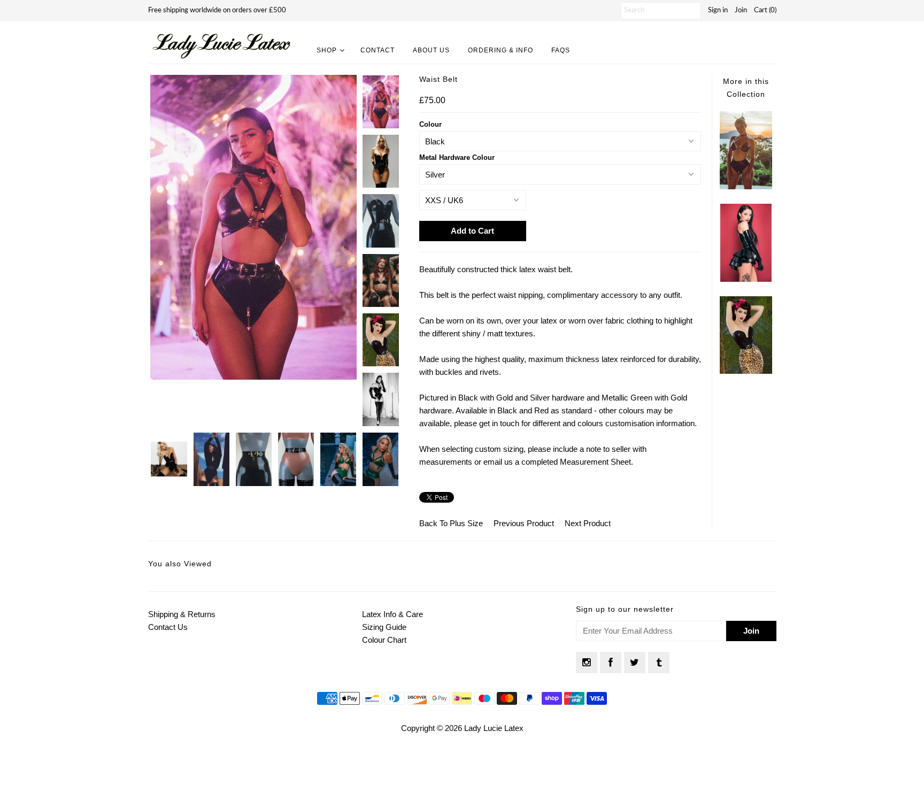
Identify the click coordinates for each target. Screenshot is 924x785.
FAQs (560, 50)
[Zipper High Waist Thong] (746, 186)
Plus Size (466, 523)
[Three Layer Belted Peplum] (746, 278)
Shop (327, 50)
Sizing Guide (384, 627)
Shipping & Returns (181, 614)
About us (431, 50)
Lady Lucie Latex (493, 728)
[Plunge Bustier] (746, 370)
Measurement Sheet (595, 461)
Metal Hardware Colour (457, 157)
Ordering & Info (500, 50)
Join (741, 10)
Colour (430, 124)
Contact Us (168, 627)
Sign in (718, 10)
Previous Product (524, 523)
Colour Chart (384, 639)
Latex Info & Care (392, 614)
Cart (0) (765, 10)
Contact (377, 50)
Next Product (588, 523)
